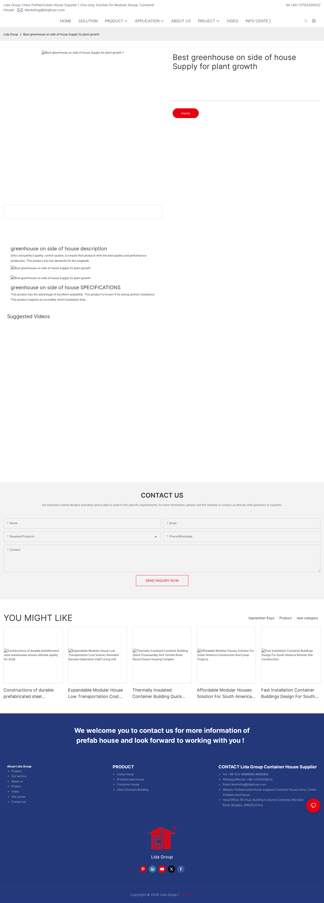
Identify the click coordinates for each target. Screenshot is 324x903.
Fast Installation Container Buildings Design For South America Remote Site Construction (288, 694)
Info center (18, 796)
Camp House (125, 774)
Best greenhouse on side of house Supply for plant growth (61, 34)
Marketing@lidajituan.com (45, 10)
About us (17, 781)
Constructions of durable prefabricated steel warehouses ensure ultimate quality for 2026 (32, 694)
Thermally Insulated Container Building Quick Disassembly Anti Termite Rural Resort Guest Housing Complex (160, 694)
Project (16, 786)
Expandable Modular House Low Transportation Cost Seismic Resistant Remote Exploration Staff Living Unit (96, 694)
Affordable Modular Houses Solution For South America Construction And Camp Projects (224, 694)
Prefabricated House (130, 779)
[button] (269, 21)
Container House (128, 784)
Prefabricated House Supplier (254, 789)
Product (285, 618)
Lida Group (11, 34)
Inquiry (185, 113)
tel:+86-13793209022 (303, 5)
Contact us (18, 801)
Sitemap (187, 895)
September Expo (261, 618)
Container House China (290, 789)
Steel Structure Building (132, 789)
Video (15, 791)
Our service (19, 776)
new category (307, 618)
